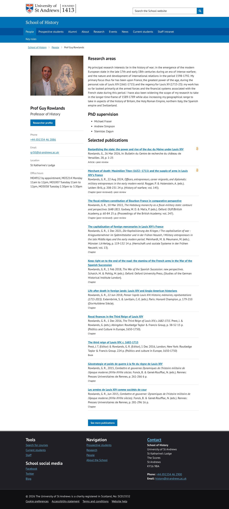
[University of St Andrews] (51, 8)
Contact (154, 439)
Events (113, 31)
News (125, 31)
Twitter (30, 473)
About (85, 31)
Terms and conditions (96, 501)
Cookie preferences (37, 501)
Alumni (72, 31)
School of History (42, 22)
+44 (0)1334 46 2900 (169, 474)
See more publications (103, 422)
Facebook (31, 468)
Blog (28, 478)
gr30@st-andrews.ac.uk (44, 152)
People (30, 31)
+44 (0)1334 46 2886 (43, 139)
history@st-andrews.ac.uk (170, 478)
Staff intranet (166, 31)
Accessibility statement (65, 501)
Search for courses (37, 445)
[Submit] (200, 11)
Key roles (31, 39)
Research (99, 31)
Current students (143, 31)
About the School (96, 460)
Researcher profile (43, 122)
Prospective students (51, 31)
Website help (119, 501)
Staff (28, 455)
